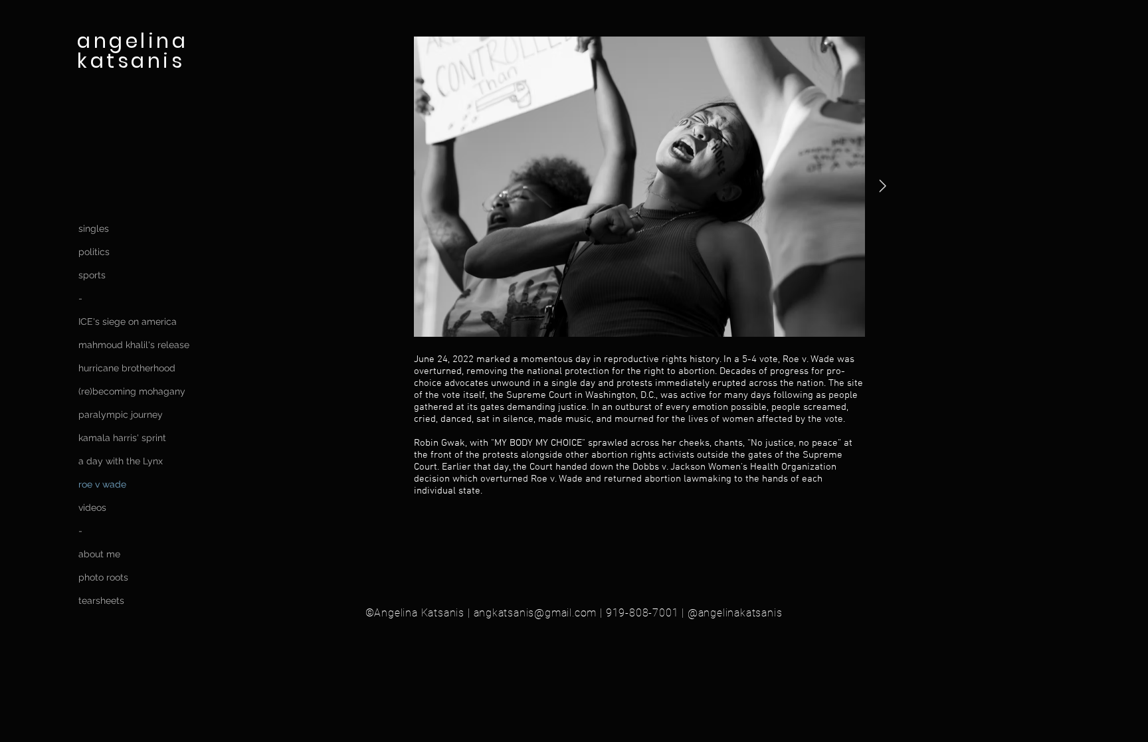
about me (99, 554)
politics (94, 251)
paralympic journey (119, 414)
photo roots (103, 577)
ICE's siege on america (119, 321)
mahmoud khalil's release (119, 344)
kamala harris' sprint (119, 437)
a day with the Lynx (119, 461)
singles (93, 228)
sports (92, 275)
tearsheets (101, 600)
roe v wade (102, 484)
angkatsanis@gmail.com (535, 612)
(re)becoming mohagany (119, 391)
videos (92, 507)
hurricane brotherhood (119, 368)
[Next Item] (882, 186)
